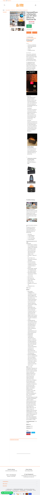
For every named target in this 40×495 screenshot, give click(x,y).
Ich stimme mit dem (30, 37)
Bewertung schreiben (30, 29)
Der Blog (34, 490)
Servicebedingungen (29, 490)
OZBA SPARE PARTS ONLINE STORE (22, 491)
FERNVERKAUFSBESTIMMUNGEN (18, 489)
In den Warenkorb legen (28, 32)
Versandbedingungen (23, 490)
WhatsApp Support (8, 492)
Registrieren (8, 0)
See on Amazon (29, 26)
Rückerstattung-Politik (15, 490)
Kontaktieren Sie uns (9, 489)
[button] (4, 5)
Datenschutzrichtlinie (8, 490)
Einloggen (4, 0)
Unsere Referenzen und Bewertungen (29, 489)
